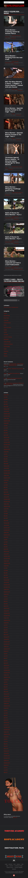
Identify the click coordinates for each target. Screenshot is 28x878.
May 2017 (5, 658)
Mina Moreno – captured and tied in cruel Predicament (13, 263)
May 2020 (5, 572)
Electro (5, 325)
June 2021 (6, 541)
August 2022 (6, 508)
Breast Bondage (15, 89)
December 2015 (7, 698)
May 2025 (5, 430)
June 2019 (6, 598)
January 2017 (6, 667)
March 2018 (6, 634)
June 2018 (6, 627)
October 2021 (6, 532)
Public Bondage (7, 346)
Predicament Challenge (16, 35)
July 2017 (5, 653)
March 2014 (6, 748)
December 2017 (7, 641)
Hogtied (5, 329)
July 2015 (5, 710)
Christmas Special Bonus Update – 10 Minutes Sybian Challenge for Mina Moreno (12, 161)
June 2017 (6, 655)
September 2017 (7, 648)
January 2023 (6, 496)
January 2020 (6, 582)
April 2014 (6, 746)
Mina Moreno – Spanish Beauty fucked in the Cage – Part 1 (14, 134)
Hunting (5, 332)
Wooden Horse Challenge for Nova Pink (14, 378)
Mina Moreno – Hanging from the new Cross (13, 57)
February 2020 (6, 579)
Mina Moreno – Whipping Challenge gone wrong (12, 188)
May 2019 (5, 601)
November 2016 (7, 672)
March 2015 (6, 720)
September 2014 (7, 734)
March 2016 (6, 691)
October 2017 (6, 646)
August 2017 (6, 651)
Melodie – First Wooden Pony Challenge (15, 368)
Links (7, 865)
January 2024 (6, 468)
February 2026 (6, 408)
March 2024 (6, 463)
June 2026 (6, 399)
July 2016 (5, 682)
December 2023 (7, 470)
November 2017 (7, 644)
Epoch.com (15, 817)
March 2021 (6, 549)
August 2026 (6, 394)
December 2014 (7, 727)
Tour (14, 864)
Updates (5, 353)
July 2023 (5, 482)
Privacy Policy (10, 867)
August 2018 (6, 622)
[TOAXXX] (14, 5)
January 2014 (6, 753)
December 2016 (7, 670)
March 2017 (6, 663)
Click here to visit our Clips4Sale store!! (11, 307)
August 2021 (6, 537)
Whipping (20, 192)
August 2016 (6, 679)
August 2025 (6, 423)
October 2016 (6, 674)
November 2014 (7, 729)
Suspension (7, 36)
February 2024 (6, 465)
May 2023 (5, 487)
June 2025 (6, 427)
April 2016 (6, 689)
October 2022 (6, 503)
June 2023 (6, 484)
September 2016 (7, 677)
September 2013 (7, 762)
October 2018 (6, 617)
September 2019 (7, 591)
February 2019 (6, 608)
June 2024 (6, 456)
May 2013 (5, 772)
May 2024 (5, 458)
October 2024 (6, 446)
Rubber (5, 348)
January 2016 (6, 696)
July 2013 (5, 767)
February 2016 (6, 694)
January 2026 (6, 411)
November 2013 (7, 758)
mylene (5, 368)
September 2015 (7, 705)
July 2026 (5, 397)
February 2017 (6, 665)
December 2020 (7, 556)
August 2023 (6, 480)
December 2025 (7, 413)
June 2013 (6, 770)
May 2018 (5, 629)
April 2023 (6, 489)
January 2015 (6, 724)
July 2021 (5, 539)
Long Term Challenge (8, 336)
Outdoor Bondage (15, 61)
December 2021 (7, 527)
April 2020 (6, 575)
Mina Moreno (13, 38)
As (4, 383)
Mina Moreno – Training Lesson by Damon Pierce (12, 31)
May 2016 (5, 686)
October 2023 (6, 475)
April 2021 (6, 546)
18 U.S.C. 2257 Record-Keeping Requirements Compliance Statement (14, 872)
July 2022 (5, 511)
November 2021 (7, 530)
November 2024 (7, 444)
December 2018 (7, 613)
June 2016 (6, 684)
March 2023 (6, 492)
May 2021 (5, 544)
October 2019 (6, 589)
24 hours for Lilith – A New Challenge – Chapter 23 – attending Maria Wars (14, 364)
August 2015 (6, 708)
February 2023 (6, 494)
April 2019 (6, 603)
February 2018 (6, 636)
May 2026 (5, 401)
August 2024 (6, 451)
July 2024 (5, 454)
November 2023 (7, 473)
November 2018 (7, 615)
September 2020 (7, 563)
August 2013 (6, 765)
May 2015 (5, 715)
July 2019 (5, 596)
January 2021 (6, 553)
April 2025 (6, 432)
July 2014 (5, 739)
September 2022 (7, 506)
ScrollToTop (14, 860)
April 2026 (6, 404)
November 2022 (7, 501)
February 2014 (6, 751)
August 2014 (6, 736)
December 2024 (7, 442)
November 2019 (7, 587)
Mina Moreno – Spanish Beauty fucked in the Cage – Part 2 (14, 110)
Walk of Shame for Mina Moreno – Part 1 (13, 238)
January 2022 (6, 525)
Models (18, 864)
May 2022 (5, 515)
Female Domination (7, 327)
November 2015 (7, 701)
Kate (5, 378)
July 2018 (5, 625)
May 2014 (5, 743)
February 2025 (6, 437)
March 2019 (6, 606)
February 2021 (6, 551)
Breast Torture (6, 317)
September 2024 (7, 449)
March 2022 (6, 520)
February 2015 (6, 722)
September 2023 (7, 477)
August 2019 (6, 594)
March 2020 (6, 577)
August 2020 (6, 565)
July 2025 (5, 425)
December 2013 (7, 755)
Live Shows (6, 334)
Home (12, 12)
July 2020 (5, 568)
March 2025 (6, 435)
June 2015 (6, 713)
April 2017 (6, 660)
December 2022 (7, 499)
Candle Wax (6, 320)
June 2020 (6, 570)
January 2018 (6, 639)
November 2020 (7, 558)
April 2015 (6, 717)
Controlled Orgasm (7, 322)
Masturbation (6, 339)
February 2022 (6, 522)
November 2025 (7, 416)
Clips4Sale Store (18, 865)
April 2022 (6, 518)
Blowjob (13, 113)
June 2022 (6, 513)
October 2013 (6, 760)
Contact (11, 865)
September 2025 (7, 420)
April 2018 (6, 632)
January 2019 (6, 610)
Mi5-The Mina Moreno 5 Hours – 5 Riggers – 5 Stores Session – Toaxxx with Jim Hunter (14, 84)
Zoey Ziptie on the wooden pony (14, 373)
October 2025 (6, 418)
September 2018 (7, 620)
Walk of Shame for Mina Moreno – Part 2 (13, 214)
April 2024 (6, 461)
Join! (22, 864)
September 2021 (7, 534)
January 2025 (6, 439)
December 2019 (7, 584)
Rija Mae (20, 269)
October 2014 (6, 732)
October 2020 (6, 560)
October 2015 (6, 703)
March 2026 (6, 406)
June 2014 (6, 741)
